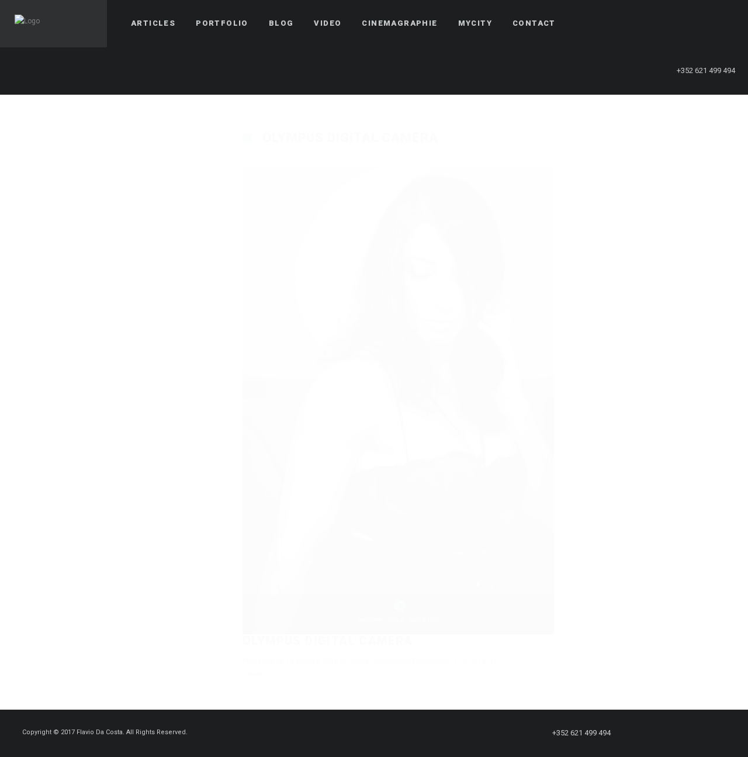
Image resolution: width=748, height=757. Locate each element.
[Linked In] (723, 23)
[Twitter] (660, 23)
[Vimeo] (702, 23)
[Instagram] (681, 23)
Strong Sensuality (376, 661)
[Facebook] (639, 23)
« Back (253, 674)
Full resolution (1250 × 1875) (450, 661)
